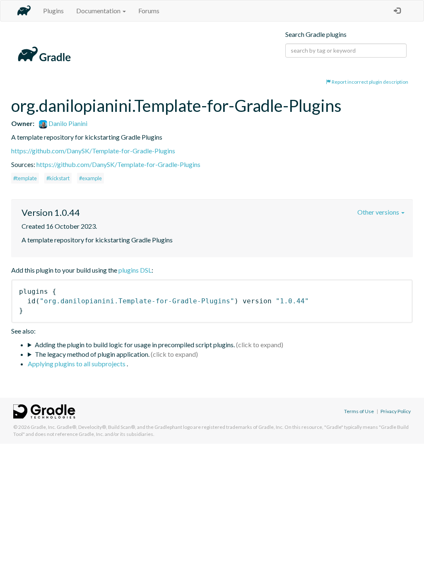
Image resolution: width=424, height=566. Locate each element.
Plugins (53, 11)
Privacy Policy (396, 411)
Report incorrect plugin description (369, 82)
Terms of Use (359, 411)
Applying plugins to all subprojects (77, 364)
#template (25, 178)
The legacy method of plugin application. (92, 354)
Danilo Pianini (67, 123)
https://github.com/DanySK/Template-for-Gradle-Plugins (93, 151)
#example (90, 178)
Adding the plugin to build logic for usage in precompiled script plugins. (135, 344)
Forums (148, 11)
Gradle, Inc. (43, 427)
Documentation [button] (99, 11)
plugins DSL (135, 270)
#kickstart (58, 178)
